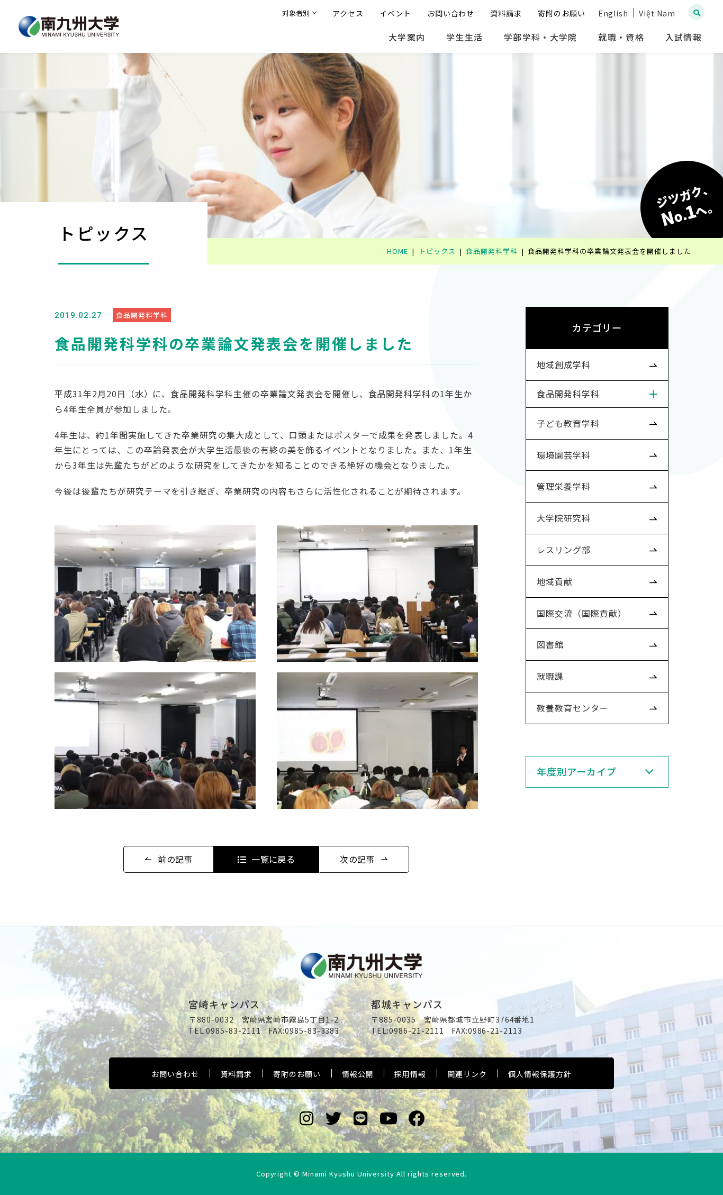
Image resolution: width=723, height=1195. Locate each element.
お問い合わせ (175, 1074)
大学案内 (406, 37)
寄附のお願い (297, 1074)
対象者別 (296, 13)
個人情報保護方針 (540, 1074)
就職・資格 (621, 37)
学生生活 (464, 37)
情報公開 (358, 1074)
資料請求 (236, 1074)
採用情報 (410, 1074)
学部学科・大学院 (540, 37)
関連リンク (467, 1074)
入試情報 (683, 37)
